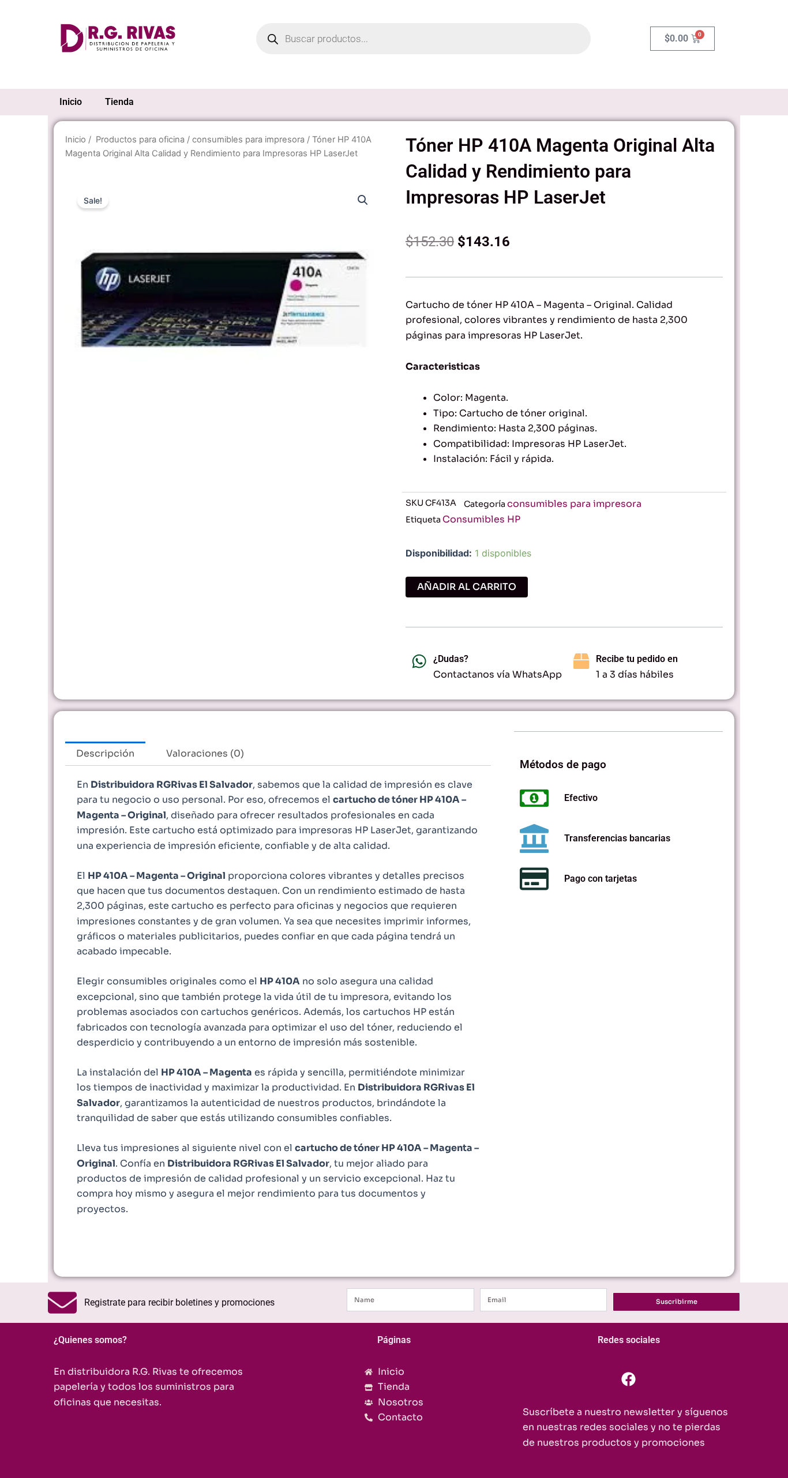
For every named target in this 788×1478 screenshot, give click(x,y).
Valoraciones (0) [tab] (205, 753)
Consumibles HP (481, 519)
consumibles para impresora (248, 139)
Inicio (70, 101)
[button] (362, 200)
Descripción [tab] (105, 753)
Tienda (119, 101)
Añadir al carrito (466, 587)
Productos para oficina (139, 139)
